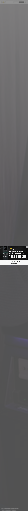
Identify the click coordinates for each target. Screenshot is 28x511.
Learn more (14, 263)
